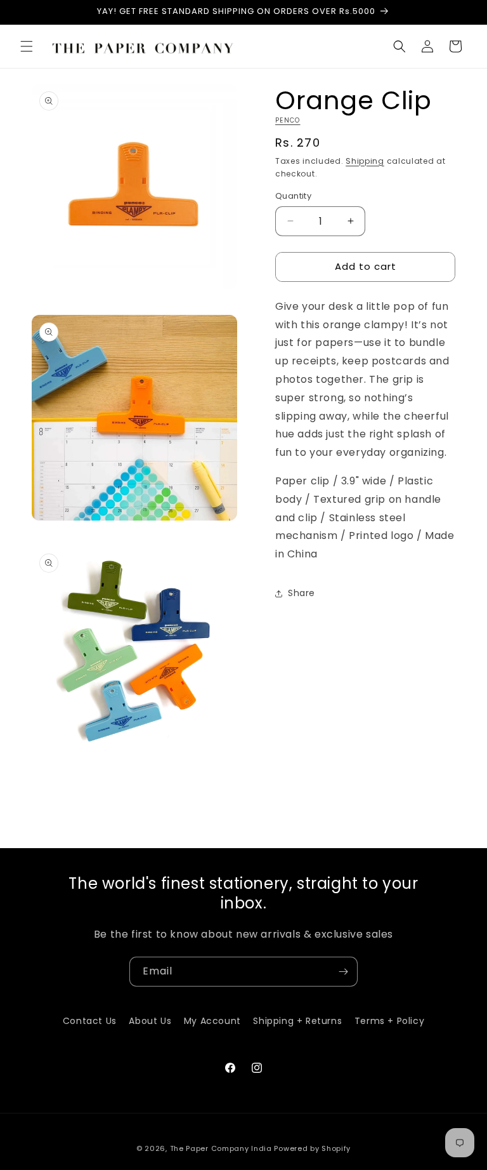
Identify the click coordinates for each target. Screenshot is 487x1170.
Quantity (293, 196)
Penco (288, 120)
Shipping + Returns (297, 1020)
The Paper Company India (221, 1148)
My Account (212, 1020)
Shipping (365, 161)
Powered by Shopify (312, 1148)
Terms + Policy (389, 1020)
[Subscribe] (343, 972)
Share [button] (301, 593)
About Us (150, 1020)
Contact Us (90, 1020)
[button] (27, 46)
